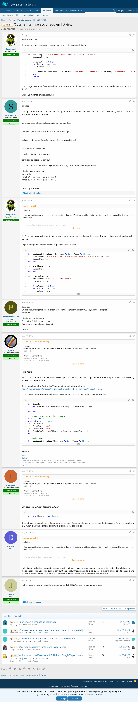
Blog (37, 10)
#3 (134, 200)
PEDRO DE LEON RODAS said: (35, 342)
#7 (134, 532)
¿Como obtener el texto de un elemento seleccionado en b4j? (51, 630)
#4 (134, 302)
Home (129, 681)
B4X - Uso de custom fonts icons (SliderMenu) (42, 646)
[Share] (130, 35)
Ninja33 (12, 624)
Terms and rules (100, 681)
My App (24, 465)
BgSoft (24, 458)
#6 (134, 471)
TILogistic (13, 649)
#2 (134, 101)
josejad (127, 632)
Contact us (87, 681)
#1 (134, 34)
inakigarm (11, 485)
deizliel (11, 546)
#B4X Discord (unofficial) (11, 15)
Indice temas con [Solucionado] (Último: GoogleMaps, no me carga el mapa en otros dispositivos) (46, 657)
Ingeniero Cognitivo (17, 633)
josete (11, 594)
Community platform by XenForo (69, 686)
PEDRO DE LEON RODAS (11, 317)
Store (7, 10)
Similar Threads (37, 29)
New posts (59, 10)
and (33, 193)
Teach (28, 10)
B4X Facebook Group (31, 15)
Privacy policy (114, 681)
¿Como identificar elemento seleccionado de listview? (46, 638)
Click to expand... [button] (78, 228)
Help (123, 681)
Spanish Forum (31, 624)
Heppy (12, 661)
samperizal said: (29, 206)
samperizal (10, 115)
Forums (47, 10)
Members (74, 10)
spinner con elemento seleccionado (37, 621)
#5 (134, 336)
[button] (17, 10)
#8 (134, 580)
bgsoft (11, 350)
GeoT (128, 657)
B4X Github (46, 15)
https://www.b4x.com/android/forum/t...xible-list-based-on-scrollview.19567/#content (62, 388)
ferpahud (9, 28)
